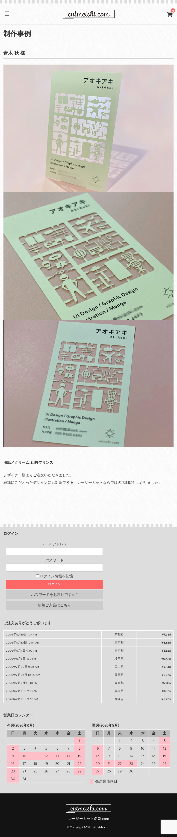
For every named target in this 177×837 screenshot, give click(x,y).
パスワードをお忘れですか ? (54, 595)
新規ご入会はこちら (54, 605)
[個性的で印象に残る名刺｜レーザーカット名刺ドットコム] (88, 16)
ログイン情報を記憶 (56, 576)
